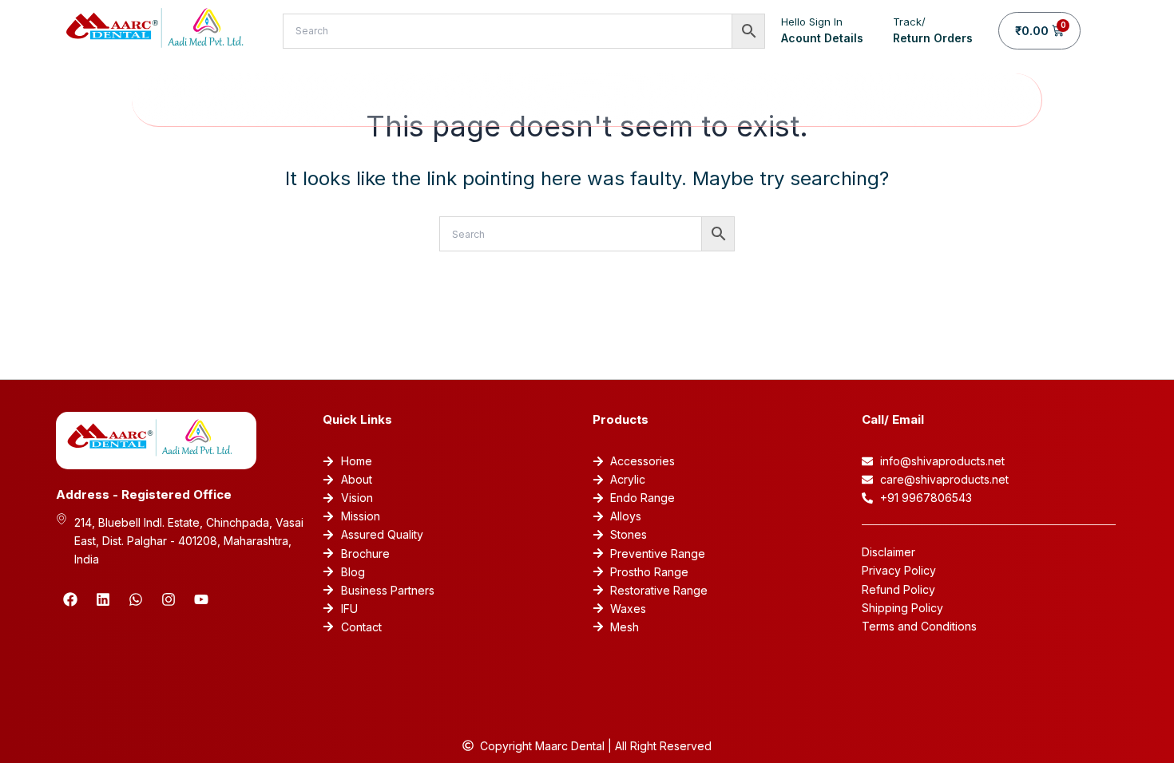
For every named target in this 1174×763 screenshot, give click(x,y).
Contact (965, 100)
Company (261, 100)
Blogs (892, 100)
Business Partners (670, 100)
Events (564, 100)
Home (182, 100)
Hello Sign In (812, 21)
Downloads (789, 100)
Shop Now (374, 100)
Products (464, 100)
